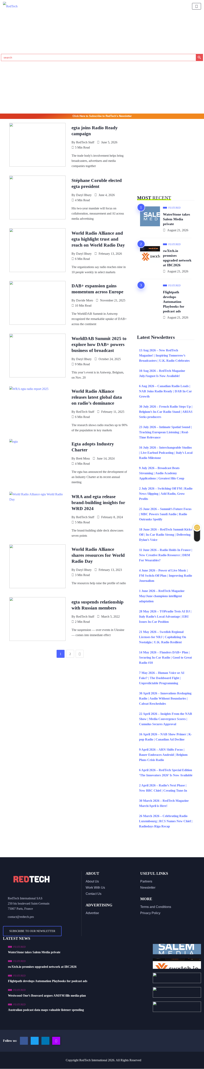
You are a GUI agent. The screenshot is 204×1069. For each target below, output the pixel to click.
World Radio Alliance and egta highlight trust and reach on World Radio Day (98, 239)
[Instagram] (56, 1041)
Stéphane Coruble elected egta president (97, 183)
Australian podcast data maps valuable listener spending (46, 1010)
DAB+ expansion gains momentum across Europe (97, 288)
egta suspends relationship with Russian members (98, 605)
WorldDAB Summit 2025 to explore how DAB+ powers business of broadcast (99, 344)
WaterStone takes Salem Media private (176, 219)
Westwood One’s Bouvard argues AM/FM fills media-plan (47, 995)
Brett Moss (83, 458)
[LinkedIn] (45, 1041)
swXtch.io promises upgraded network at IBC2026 (177, 258)
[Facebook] (24, 1041)
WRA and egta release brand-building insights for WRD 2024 (98, 502)
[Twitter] (35, 1041)
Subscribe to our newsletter (32, 931)
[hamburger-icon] (196, 6)
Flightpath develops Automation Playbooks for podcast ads (173, 301)
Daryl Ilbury (84, 195)
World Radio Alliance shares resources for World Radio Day (98, 555)
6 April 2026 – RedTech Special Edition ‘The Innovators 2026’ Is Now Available (165, 772)
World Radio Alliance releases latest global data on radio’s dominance (97, 397)
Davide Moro (84, 300)
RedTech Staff (85, 142)
